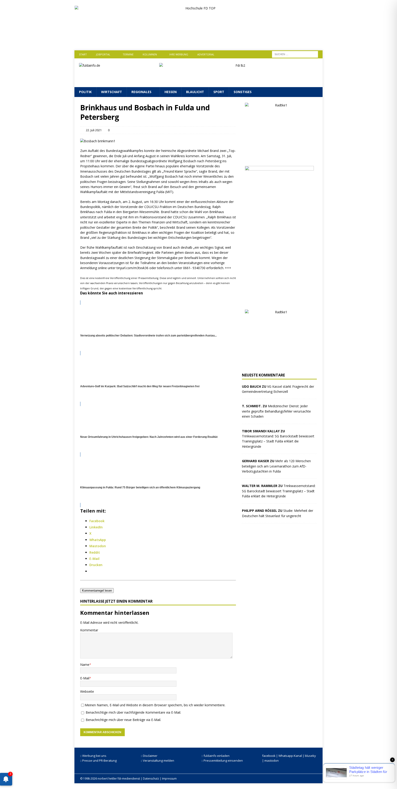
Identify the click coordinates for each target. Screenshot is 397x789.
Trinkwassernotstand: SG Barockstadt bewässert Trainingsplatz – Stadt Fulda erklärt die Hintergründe (278, 441)
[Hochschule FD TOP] (199, 41)
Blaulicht (195, 92)
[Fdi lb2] (238, 80)
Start (83, 54)
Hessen (170, 92)
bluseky (310, 756)
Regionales (141, 92)
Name (84, 664)
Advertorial (205, 54)
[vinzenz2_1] (279, 301)
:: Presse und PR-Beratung (98, 760)
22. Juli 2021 (94, 130)
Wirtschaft (111, 92)
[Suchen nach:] (295, 54)
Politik (85, 92)
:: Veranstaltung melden (157, 760)
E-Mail (84, 678)
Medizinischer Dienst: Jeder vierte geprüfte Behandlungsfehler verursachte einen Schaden (276, 411)
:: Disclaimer (149, 756)
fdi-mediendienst (129, 778)
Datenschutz (151, 778)
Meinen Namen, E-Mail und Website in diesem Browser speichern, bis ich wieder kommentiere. (155, 705)
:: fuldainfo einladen (215, 756)
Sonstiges (243, 92)
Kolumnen (150, 54)
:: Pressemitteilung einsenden (222, 760)
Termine (128, 54)
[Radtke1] (279, 157)
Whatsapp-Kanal (290, 756)
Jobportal (103, 54)
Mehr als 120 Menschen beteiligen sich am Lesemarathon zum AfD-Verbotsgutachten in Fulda (276, 466)
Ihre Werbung (178, 54)
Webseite (87, 691)
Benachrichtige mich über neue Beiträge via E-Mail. (123, 720)
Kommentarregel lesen (97, 590)
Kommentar (89, 630)
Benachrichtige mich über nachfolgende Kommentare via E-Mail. (133, 712)
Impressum (169, 778)
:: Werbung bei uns (93, 756)
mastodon (271, 760)
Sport (218, 92)
